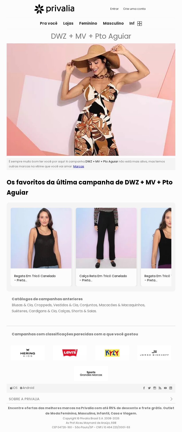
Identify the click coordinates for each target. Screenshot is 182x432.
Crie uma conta (134, 9)
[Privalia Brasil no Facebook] (145, 388)
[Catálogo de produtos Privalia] (139, 23)
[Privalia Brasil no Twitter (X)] (150, 388)
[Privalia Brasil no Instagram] (155, 388)
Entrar (114, 9)
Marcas (78, 166)
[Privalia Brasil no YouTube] (166, 388)
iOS (15, 388)
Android (28, 388)
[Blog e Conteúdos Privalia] (161, 388)
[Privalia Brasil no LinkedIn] (171, 388)
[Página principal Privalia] (54, 9)
